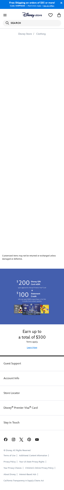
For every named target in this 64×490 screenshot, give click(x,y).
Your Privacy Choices (13, 468)
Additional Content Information (33, 455)
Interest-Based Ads (27, 474)
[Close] (60, 3)
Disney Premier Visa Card (21, 408)
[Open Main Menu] (5, 15)
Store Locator (12, 393)
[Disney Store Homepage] (32, 15)
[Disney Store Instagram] (13, 439)
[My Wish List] (50, 15)
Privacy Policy (10, 461)
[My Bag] (59, 15)
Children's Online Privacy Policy (39, 468)
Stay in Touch (12, 422)
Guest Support (12, 363)
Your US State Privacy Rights (31, 461)
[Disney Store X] (21, 439)
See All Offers (48, 6)
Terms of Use (9, 455)
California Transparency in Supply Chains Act (24, 480)
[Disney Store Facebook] (5, 439)
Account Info (11, 378)
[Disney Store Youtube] (37, 439)
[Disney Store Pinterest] (29, 439)
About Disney (10, 474)
